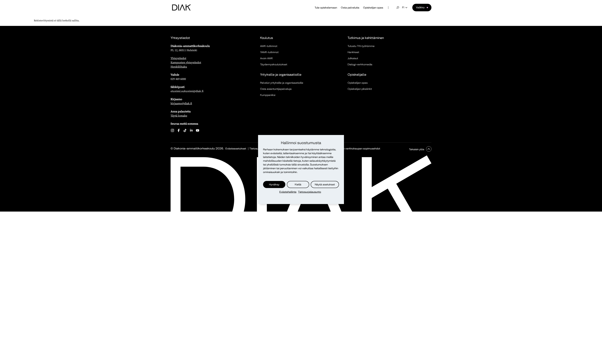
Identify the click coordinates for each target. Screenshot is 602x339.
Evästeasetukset (235, 148)
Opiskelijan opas (373, 7)
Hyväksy (274, 184)
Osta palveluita (350, 7)
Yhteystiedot (178, 58)
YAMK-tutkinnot (269, 52)
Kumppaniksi (267, 95)
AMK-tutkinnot (268, 46)
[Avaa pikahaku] (398, 7)
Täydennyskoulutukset (273, 64)
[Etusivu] (181, 7)
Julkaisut (353, 58)
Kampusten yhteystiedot (186, 62)
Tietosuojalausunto (309, 191)
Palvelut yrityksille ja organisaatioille (281, 82)
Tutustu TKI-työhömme (361, 46)
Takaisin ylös (417, 149)
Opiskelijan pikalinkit (360, 88)
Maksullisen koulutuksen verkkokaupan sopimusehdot (347, 148)
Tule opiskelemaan (326, 7)
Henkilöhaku (179, 67)
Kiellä (298, 184)
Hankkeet (353, 52)
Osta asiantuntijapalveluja (276, 88)
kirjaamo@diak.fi (181, 103)
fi (403, 7)
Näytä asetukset (325, 184)
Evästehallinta (287, 191)
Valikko (420, 7)
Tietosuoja (255, 148)
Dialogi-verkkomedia (360, 64)
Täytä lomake (179, 116)
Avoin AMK (266, 58)
